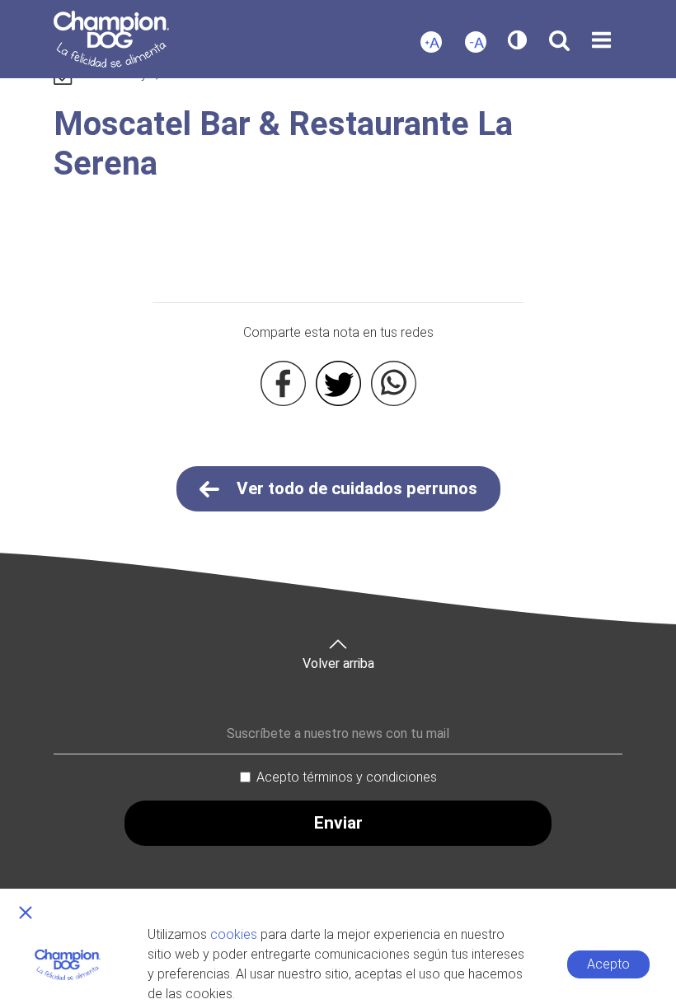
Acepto (608, 964)
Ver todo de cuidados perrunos (354, 488)
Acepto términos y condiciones (346, 777)
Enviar (338, 823)
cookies (233, 934)
